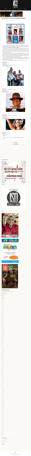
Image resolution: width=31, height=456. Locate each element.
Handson (3, 296)
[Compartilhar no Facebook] (4, 138)
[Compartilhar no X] (3, 138)
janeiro (2, 311)
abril (2, 304)
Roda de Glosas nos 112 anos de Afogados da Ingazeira (14, 18)
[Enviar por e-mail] (2, 138)
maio (2, 303)
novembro (3, 322)
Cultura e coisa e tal (5, 289)
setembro (3, 313)
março (2, 305)
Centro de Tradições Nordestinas (5, 441)
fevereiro (2, 306)
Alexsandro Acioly (4, 295)
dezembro (3, 321)
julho (2, 302)
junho (2, 385)
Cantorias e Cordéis (3, 440)
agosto (2, 314)
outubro (2, 312)
